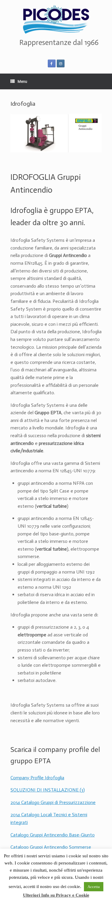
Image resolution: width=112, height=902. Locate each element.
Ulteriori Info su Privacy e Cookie (56, 895)
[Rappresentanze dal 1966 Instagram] (61, 63)
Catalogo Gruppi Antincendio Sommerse (50, 847)
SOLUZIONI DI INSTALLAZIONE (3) (47, 790)
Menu (22, 81)
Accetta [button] (94, 886)
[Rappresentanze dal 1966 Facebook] (52, 63)
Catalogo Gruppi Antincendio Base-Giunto (52, 835)
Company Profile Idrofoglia (37, 778)
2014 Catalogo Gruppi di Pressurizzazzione (53, 802)
